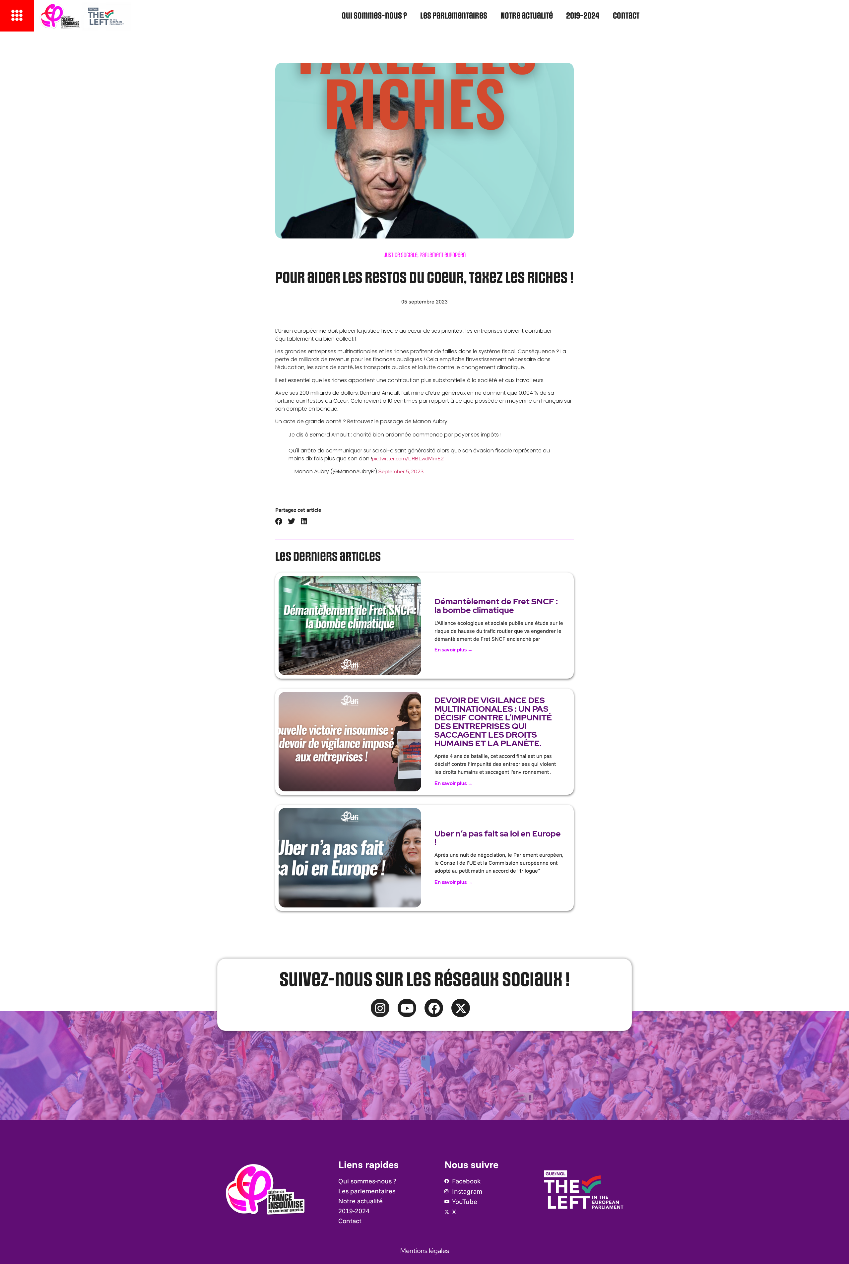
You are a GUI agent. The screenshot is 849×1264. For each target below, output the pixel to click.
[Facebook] (433, 1008)
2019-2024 (583, 16)
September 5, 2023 (401, 471)
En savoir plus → (453, 649)
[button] (279, 521)
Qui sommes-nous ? (374, 16)
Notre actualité (526, 16)
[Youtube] (407, 1008)
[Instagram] (380, 1008)
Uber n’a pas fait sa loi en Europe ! (497, 838)
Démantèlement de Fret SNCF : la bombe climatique (496, 606)
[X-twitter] (460, 1008)
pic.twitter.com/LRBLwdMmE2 (408, 458)
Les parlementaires (453, 16)
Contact (626, 16)
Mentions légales (424, 1250)
